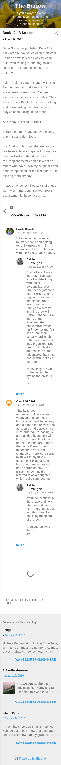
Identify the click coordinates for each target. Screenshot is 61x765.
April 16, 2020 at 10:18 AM (31, 405)
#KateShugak (20, 215)
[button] (56, 33)
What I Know (11, 713)
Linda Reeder (26, 229)
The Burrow (30, 6)
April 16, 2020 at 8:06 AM (40, 267)
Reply (20, 394)
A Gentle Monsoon (16, 670)
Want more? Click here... (36, 659)
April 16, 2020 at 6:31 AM (30, 233)
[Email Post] (11, 208)
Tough (7, 630)
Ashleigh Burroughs (34, 261)
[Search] (56, 7)
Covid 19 (40, 215)
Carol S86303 (25, 401)
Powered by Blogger (32, 758)
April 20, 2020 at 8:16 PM (40, 492)
